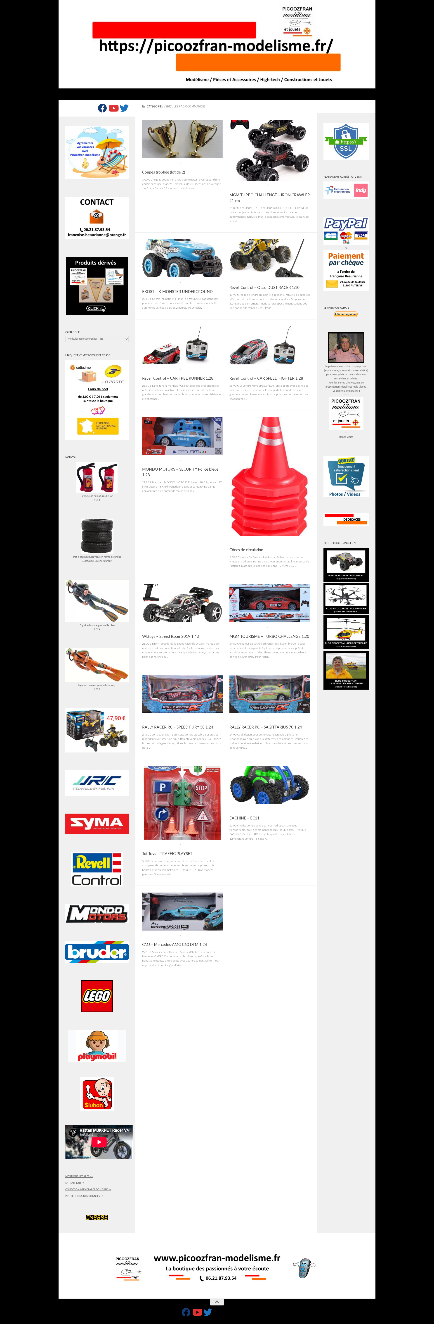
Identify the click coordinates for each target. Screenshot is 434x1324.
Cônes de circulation (246, 550)
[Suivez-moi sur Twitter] (124, 108)
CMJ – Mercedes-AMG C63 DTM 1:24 (174, 945)
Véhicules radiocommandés (160, 163)
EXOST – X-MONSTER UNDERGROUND (177, 292)
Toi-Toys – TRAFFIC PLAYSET (167, 854)
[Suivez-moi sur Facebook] (102, 108)
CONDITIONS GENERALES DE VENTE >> (88, 1189)
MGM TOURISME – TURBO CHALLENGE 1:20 (269, 636)
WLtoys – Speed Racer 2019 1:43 (170, 636)
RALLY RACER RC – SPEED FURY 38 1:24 (177, 727)
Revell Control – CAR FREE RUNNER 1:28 (177, 378)
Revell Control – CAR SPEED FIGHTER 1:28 (266, 378)
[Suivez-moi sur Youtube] (113, 108)
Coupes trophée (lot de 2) (163, 172)
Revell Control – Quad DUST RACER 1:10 (264, 288)
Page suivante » (299, 978)
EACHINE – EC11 (244, 818)
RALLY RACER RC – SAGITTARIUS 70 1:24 (265, 727)
